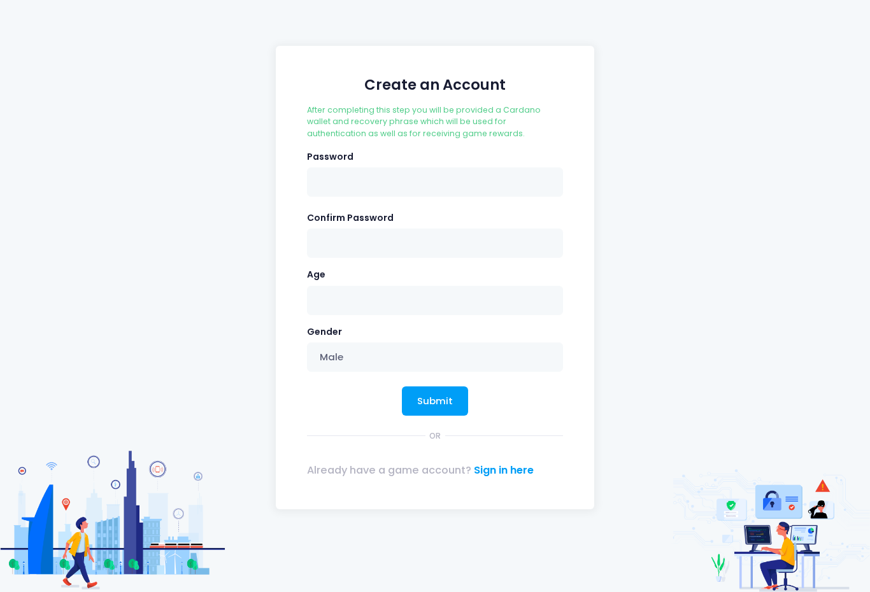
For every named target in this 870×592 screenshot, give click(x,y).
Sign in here (504, 470)
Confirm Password (350, 217)
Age (316, 274)
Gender (324, 331)
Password (330, 156)
